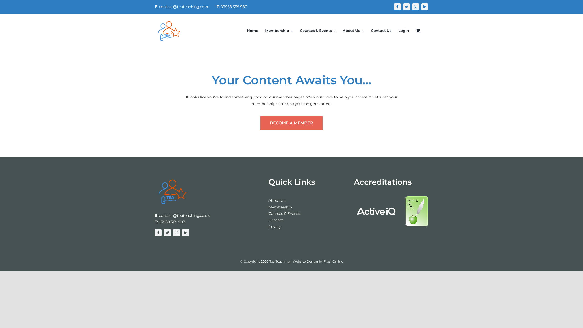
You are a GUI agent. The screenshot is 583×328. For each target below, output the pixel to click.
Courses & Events (284, 213)
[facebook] (397, 6)
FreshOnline (333, 261)
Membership (280, 207)
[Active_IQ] (376, 198)
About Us (277, 200)
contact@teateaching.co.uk (184, 215)
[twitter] (406, 6)
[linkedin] (424, 6)
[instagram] (415, 6)
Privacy (274, 227)
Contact (275, 220)
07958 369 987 (172, 222)
